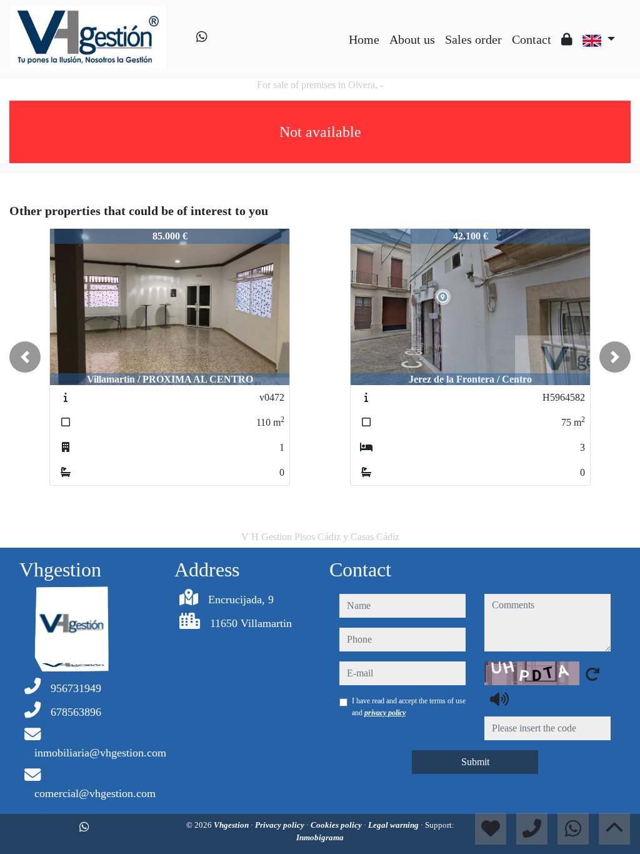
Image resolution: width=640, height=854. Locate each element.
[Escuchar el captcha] (499, 698)
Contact (531, 39)
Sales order (473, 39)
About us (412, 39)
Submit (475, 761)
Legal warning (394, 825)
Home (364, 39)
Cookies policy (337, 825)
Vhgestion (232, 825)
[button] (25, 357)
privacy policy (385, 712)
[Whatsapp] (202, 37)
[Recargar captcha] (592, 673)
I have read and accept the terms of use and (409, 706)
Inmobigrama (320, 837)
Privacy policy (280, 825)
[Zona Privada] (567, 39)
